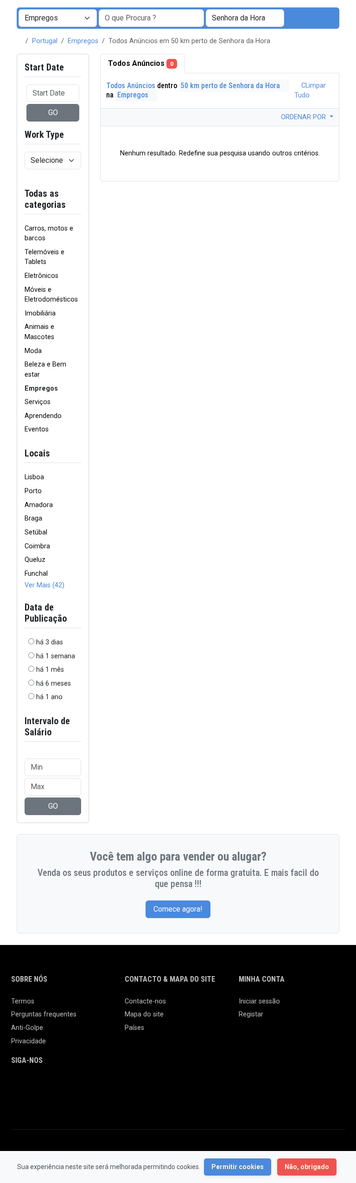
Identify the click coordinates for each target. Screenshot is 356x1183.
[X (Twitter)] (30, 1086)
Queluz (35, 560)
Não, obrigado (307, 1166)
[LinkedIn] (57, 1086)
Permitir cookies (237, 1166)
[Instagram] (44, 1086)
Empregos (83, 41)
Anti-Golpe (27, 1028)
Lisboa (34, 477)
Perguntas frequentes (43, 1014)
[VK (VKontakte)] (17, 1102)
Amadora (39, 505)
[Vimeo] (111, 1086)
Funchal (36, 574)
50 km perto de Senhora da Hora (231, 85)
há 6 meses (53, 684)
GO (53, 112)
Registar (251, 1014)
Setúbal (36, 532)
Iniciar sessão (259, 1001)
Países (134, 1028)
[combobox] (245, 18)
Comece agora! (178, 909)
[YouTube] (97, 1086)
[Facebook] (17, 1086)
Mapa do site (144, 1014)
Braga (33, 518)
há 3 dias (49, 642)
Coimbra (37, 546)
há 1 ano (49, 697)
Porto (33, 491)
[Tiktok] (84, 1086)
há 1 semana (55, 656)
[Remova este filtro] (77, 199)
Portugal (44, 41)
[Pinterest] (70, 1086)
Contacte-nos (145, 1001)
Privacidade (28, 1041)
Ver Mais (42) (44, 585)
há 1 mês (50, 670)
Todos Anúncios (140, 63)
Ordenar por (304, 117)
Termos (22, 1001)
